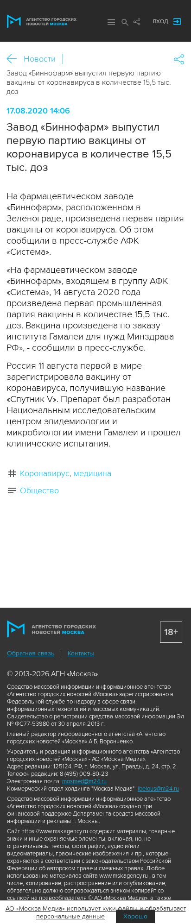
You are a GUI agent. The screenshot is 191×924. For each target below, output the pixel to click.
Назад (15, 59)
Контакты (81, 653)
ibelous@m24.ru (158, 788)
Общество (39, 490)
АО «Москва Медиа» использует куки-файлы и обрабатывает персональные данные (96, 912)
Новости (40, 59)
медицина (92, 473)
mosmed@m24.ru (84, 781)
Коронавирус (45, 473)
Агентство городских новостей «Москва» (41, 21)
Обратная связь (30, 653)
